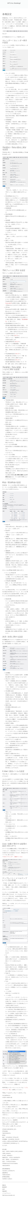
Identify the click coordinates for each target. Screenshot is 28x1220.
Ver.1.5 (16, 335)
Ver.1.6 (17, 341)
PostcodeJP (8, 303)
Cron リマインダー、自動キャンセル (12, 856)
